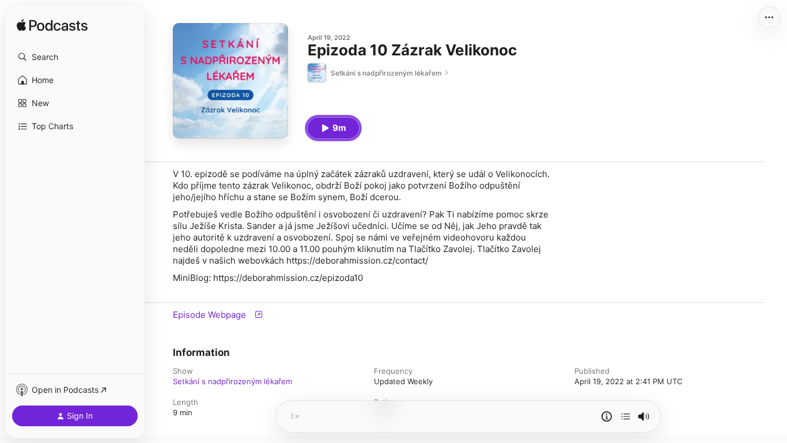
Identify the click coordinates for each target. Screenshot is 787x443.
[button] (75, 57)
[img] (52, 26)
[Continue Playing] (626, 416)
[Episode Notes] (607, 416)
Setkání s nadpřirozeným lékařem (232, 381)
